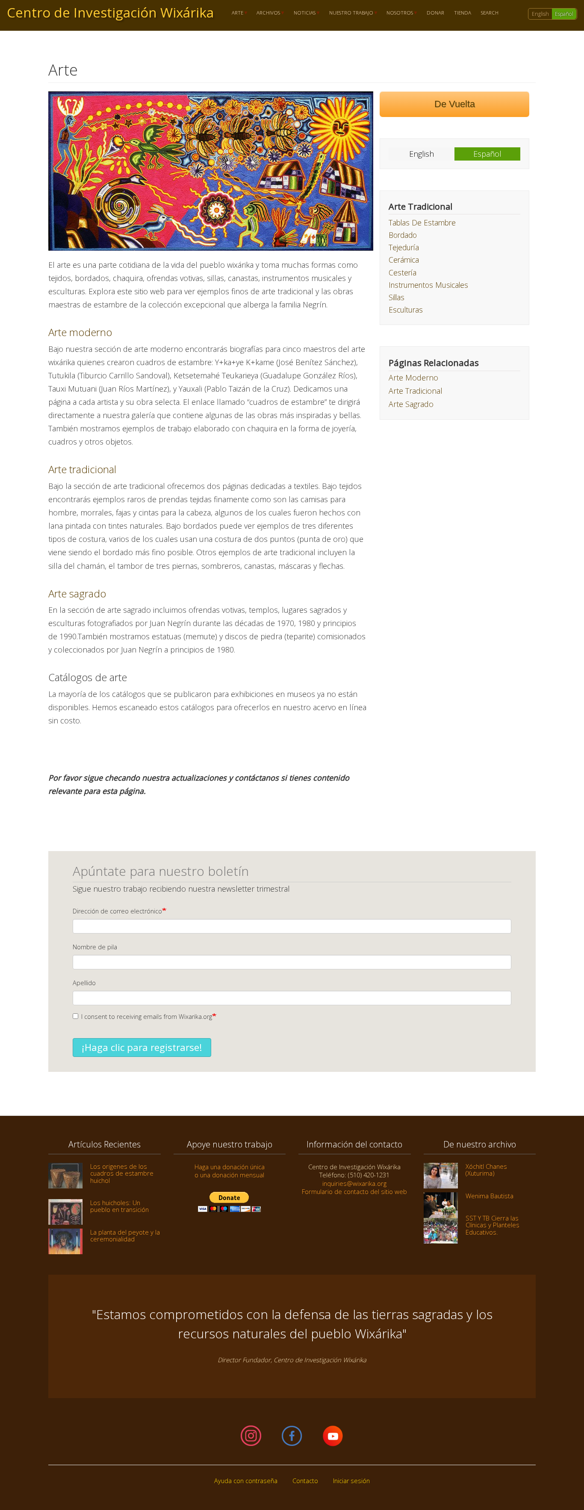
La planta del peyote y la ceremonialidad (125, 1235)
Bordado (403, 235)
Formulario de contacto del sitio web (354, 1191)
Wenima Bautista (489, 1195)
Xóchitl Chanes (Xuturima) (486, 1169)
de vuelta (454, 104)
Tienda (462, 13)
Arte (235, 13)
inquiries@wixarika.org (354, 1183)
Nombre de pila (95, 947)
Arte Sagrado (411, 404)
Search (489, 13)
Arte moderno (80, 332)
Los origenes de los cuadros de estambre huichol (121, 1173)
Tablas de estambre (422, 222)
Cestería (402, 272)
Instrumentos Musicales (428, 285)
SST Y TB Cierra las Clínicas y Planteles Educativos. (492, 1225)
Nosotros (397, 13)
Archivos (266, 13)
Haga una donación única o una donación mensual (230, 1170)
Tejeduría (404, 247)
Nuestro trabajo (348, 13)
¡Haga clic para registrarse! (142, 1047)
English (540, 14)
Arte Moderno (413, 377)
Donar (435, 13)
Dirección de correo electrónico (117, 911)
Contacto (305, 1481)
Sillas (396, 297)
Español (564, 14)
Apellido (84, 983)
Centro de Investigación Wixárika (110, 12)
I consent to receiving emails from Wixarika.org (146, 1017)
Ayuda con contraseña (245, 1481)
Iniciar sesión (351, 1481)
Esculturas (406, 309)
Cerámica (404, 260)
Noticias (302, 13)
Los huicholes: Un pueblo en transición (119, 1206)
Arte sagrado (77, 593)
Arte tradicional (82, 469)
